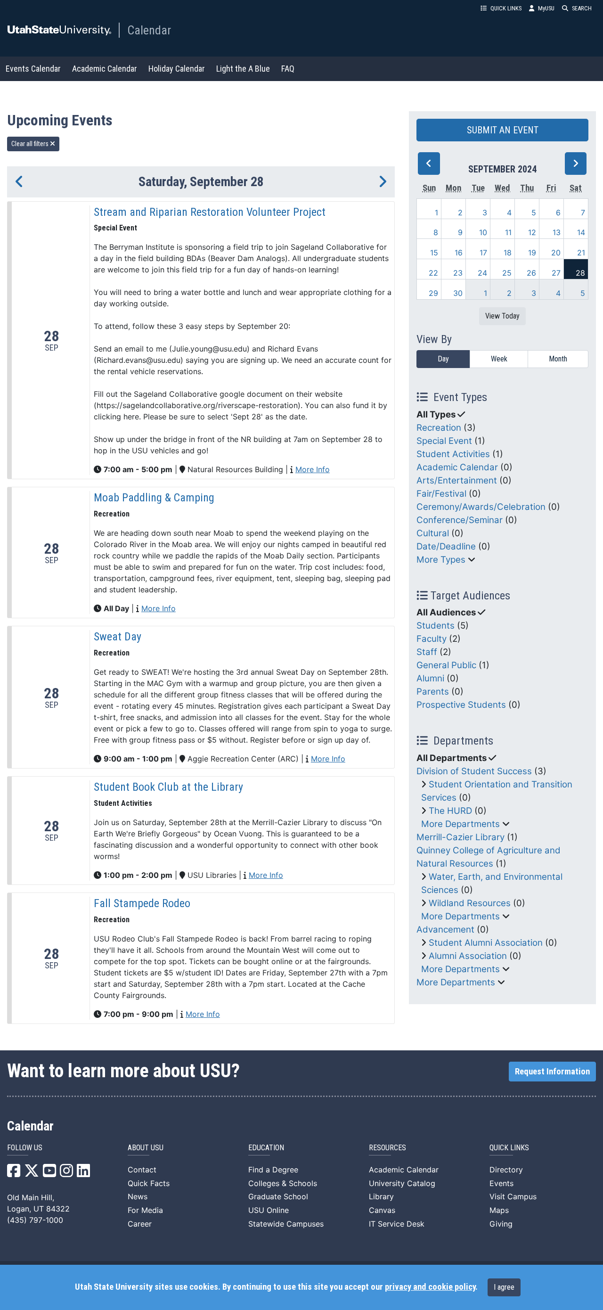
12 (532, 232)
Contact (142, 1169)
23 (458, 273)
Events (501, 1183)
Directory (506, 1169)
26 (531, 273)
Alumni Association (468, 955)
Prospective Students (461, 704)
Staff (426, 652)
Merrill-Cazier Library (460, 837)
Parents (432, 691)
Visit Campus (513, 1196)
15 (434, 252)
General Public (446, 665)
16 (459, 252)
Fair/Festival (441, 493)
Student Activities (453, 454)
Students (435, 625)
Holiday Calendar (176, 69)
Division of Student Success (474, 771)
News (137, 1196)
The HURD (450, 810)
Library (381, 1196)
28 (580, 273)
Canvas (382, 1210)
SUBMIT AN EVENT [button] (502, 130)
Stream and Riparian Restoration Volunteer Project (210, 212)
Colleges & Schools (282, 1183)
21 (581, 252)
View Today (502, 315)
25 (507, 273)
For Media (145, 1210)
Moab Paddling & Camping (154, 497)
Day (443, 358)
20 (556, 252)
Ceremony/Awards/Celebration (481, 506)
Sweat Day (117, 636)
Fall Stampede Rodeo (142, 903)
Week (499, 358)
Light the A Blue (243, 69)
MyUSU (546, 8)
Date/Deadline (446, 546)
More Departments (460, 824)
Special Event (444, 440)
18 (508, 252)
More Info (312, 469)
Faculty (431, 638)
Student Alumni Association (486, 942)
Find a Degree (273, 1169)
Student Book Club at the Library (168, 787)
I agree (504, 1287)
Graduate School (278, 1196)
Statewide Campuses (286, 1223)
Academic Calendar (104, 69)
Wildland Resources (470, 903)
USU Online (268, 1210)
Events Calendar (33, 69)
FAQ (287, 69)
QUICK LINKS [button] (506, 8)
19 (532, 252)
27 (556, 273)
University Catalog (402, 1183)
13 (557, 232)
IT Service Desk (396, 1223)
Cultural (432, 533)
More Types (440, 559)
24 (482, 273)
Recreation (438, 427)
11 (508, 232)
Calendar (149, 30)
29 (433, 293)
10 (483, 232)
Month (558, 358)
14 (581, 232)
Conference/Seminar (459, 520)
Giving (501, 1223)
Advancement (445, 929)
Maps (499, 1210)
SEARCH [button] (582, 8)
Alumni (430, 678)
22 (433, 273)
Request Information (552, 1071)
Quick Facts (149, 1183)
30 (458, 293)
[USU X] (31, 1173)
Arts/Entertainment (456, 480)
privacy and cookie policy (430, 1287)
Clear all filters (30, 143)
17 (483, 252)
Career (140, 1223)
